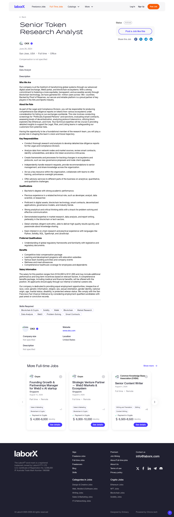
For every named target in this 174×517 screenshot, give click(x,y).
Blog (74, 468)
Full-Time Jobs (56, 6)
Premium (114, 452)
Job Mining (115, 456)
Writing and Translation (124, 407)
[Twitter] (137, 468)
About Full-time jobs (119, 460)
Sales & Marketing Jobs (82, 497)
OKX (26, 43)
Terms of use (115, 468)
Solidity (46, 310)
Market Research (84, 310)
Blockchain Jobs (117, 493)
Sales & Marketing (37, 407)
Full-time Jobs (78, 460)
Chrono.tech (152, 512)
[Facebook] (143, 468)
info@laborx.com (147, 456)
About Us (114, 464)
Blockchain (68, 310)
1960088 (45, 470)
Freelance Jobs (39, 6)
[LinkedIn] (149, 468)
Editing (137, 407)
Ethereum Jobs (116, 484)
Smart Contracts (73, 314)
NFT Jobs (114, 488)
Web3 (39, 314)
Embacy (125, 512)
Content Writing (121, 411)
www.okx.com (69, 330)
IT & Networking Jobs (81, 501)
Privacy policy (116, 472)
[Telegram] (155, 468)
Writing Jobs (77, 493)
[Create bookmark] (60, 376)
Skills (74, 472)
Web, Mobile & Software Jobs (85, 488)
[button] (155, 402)
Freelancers (77, 464)
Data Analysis (27, 314)
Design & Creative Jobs (82, 484)
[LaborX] (20, 6)
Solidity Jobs (116, 497)
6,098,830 (49, 468)
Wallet (56, 310)
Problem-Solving (54, 314)
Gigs (74, 452)
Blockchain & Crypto (30, 310)
